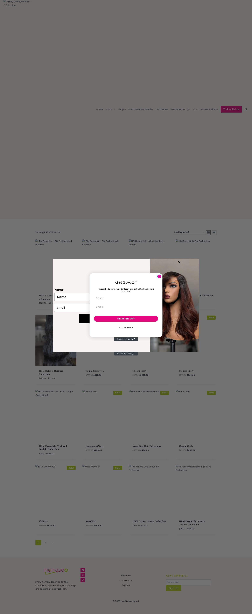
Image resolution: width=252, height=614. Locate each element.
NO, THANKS (126, 327)
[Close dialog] (159, 276)
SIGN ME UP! (126, 318)
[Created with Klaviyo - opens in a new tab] (126, 339)
